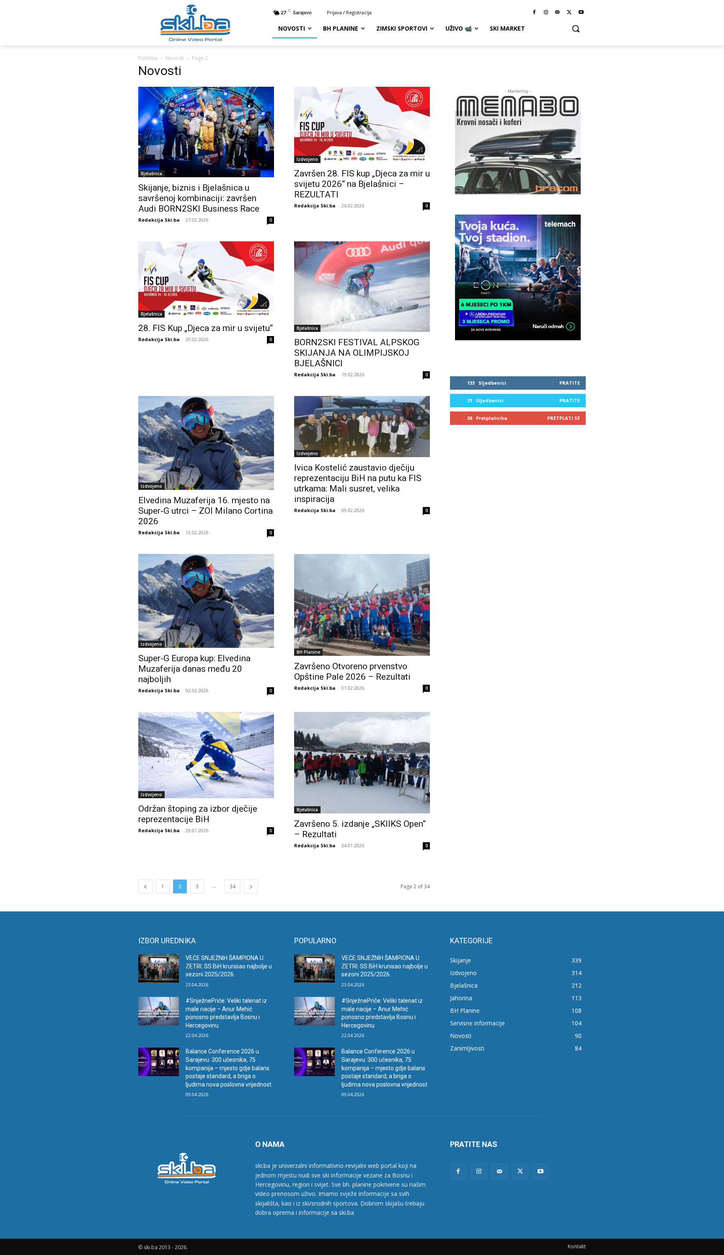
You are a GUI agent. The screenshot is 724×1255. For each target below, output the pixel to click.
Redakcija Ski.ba (159, 220)
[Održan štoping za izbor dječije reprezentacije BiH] (206, 755)
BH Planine (308, 652)
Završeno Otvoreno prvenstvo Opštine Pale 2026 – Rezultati (352, 671)
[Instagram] (546, 13)
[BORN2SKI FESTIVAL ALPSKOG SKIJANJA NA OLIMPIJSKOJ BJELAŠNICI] (362, 286)
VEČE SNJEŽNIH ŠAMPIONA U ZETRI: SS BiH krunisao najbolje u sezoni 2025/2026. (229, 966)
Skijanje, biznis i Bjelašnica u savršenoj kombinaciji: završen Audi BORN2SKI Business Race (198, 198)
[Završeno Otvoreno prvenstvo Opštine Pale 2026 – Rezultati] (362, 605)
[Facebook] (534, 13)
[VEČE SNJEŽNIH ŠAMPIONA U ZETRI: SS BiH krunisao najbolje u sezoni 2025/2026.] (158, 968)
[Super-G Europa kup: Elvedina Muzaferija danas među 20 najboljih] (206, 601)
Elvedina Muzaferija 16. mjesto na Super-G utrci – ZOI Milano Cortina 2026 (205, 510)
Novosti (174, 58)
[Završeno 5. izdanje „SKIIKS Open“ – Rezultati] (362, 763)
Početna (148, 58)
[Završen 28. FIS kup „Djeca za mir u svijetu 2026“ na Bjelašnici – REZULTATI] (362, 125)
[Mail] (558, 13)
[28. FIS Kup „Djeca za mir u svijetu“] (206, 279)
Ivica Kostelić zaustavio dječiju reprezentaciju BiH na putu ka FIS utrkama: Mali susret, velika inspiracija (357, 483)
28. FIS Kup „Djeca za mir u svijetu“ (205, 328)
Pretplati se (563, 418)
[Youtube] (581, 13)
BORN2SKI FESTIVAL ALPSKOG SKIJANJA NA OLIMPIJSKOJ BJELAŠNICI (356, 352)
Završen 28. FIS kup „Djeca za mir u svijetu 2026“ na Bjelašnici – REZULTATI (362, 183)
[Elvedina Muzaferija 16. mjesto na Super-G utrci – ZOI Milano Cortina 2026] (206, 443)
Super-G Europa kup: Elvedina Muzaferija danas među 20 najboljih (194, 668)
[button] (576, 28)
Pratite (569, 383)
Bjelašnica (151, 173)
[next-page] (251, 886)
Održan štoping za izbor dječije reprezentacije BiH (197, 814)
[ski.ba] (195, 22)
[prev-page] (145, 886)
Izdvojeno (307, 159)
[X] (569, 13)
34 (232, 886)
